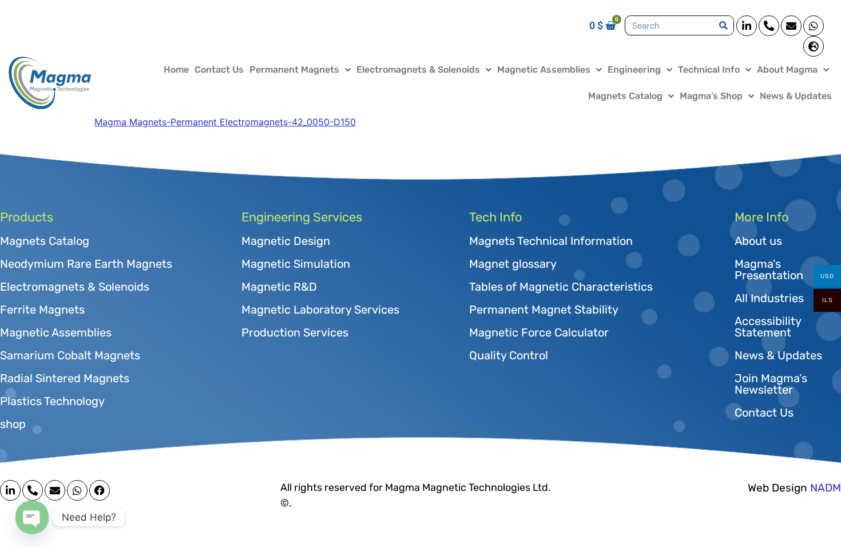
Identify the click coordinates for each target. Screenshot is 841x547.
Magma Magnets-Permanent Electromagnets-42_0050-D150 (225, 122)
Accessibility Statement (768, 326)
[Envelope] (791, 25)
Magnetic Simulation (295, 264)
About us (758, 241)
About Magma (787, 69)
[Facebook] (99, 490)
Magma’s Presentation (769, 269)
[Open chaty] (32, 517)
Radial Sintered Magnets (64, 378)
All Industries (769, 298)
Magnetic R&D (279, 287)
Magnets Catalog (625, 95)
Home (176, 69)
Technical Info (709, 69)
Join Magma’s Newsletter (771, 384)
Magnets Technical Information (551, 241)
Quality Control (508, 355)
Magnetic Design (285, 241)
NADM (825, 487)
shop (13, 424)
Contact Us (219, 69)
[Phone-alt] (769, 25)
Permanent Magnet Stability (543, 309)
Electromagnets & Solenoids (418, 69)
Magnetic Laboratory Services (320, 309)
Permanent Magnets (294, 69)
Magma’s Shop (711, 95)
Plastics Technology (52, 401)
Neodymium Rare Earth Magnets (86, 264)
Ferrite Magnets (42, 309)
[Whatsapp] (813, 25)
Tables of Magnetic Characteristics (561, 287)
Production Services (294, 332)
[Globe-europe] (813, 46)
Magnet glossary (513, 264)
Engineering (634, 69)
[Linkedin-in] (746, 25)
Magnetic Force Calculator (539, 332)
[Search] (723, 25)
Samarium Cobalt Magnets (70, 355)
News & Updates (796, 95)
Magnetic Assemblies (543, 69)
